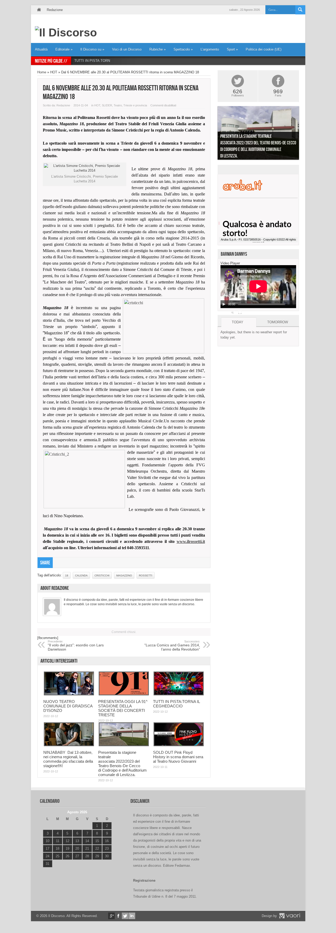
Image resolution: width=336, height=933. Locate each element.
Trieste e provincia (135, 105)
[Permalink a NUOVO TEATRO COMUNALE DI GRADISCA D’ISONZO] (69, 694)
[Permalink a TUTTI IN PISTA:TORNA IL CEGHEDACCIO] (179, 694)
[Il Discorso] (66, 32)
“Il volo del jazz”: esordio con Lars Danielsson (76, 645)
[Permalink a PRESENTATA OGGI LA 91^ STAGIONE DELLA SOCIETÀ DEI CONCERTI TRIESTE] (124, 694)
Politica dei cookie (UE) (263, 49)
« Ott (46, 870)
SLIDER (107, 105)
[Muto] (233, 312)
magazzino (124, 575)
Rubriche (157, 49)
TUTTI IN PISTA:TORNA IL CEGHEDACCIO (108, 61)
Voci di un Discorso (126, 49)
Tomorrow (277, 322)
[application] (258, 286)
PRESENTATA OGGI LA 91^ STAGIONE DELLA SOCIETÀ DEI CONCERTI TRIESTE (123, 708)
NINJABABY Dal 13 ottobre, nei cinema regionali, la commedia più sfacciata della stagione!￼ (68, 759)
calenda (81, 575)
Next (303, 134)
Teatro (118, 105)
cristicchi (101, 575)
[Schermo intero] (240, 312)
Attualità (41, 49)
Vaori (289, 915)
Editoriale (63, 49)
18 (66, 575)
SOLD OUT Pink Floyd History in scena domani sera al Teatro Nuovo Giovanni (178, 756)
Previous (214, 134)
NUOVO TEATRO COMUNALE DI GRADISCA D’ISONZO (67, 706)
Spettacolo (183, 49)
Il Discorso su (92, 49)
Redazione (55, 10)
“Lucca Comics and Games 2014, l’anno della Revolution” (172, 645)
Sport (232, 49)
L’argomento (210, 49)
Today (237, 322)
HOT (53, 72)
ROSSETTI (145, 575)
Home (39, 9)
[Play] (224, 304)
